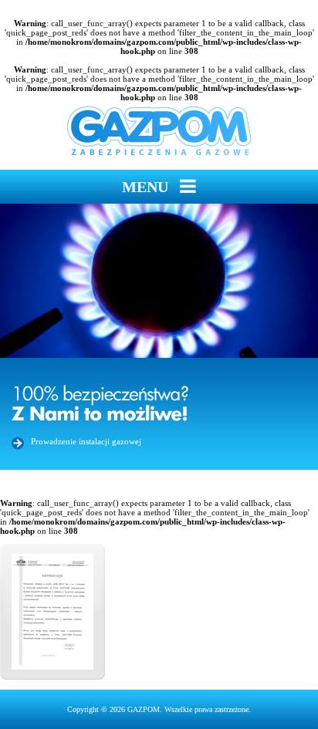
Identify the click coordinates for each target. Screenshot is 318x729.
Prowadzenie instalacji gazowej (86, 441)
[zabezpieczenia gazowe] (159, 131)
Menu (147, 186)
